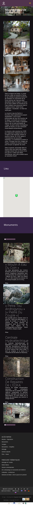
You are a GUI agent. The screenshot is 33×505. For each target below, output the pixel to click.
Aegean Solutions (19, 497)
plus (6, 283)
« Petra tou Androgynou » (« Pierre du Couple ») (15, 310)
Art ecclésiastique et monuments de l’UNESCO (14, 470)
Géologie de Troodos (7, 462)
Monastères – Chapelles (8, 447)
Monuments (5, 442)
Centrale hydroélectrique (16, 339)
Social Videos (6, 491)
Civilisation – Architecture (8, 472)
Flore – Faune (5, 454)
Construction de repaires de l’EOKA (14, 382)
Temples (4, 444)
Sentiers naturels (6, 451)
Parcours (16, 491)
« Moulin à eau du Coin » (16, 266)
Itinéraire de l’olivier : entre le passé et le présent (14, 474)
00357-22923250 (8, 489)
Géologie (4, 449)
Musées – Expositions (7, 439)
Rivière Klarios (5, 465)
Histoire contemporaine (8, 467)
